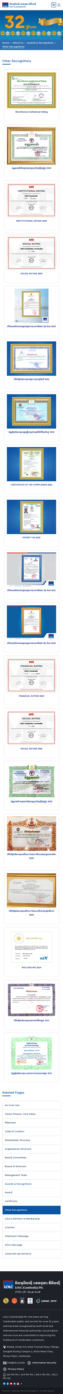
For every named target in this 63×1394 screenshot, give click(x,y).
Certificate (11, 1201)
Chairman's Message (16, 1236)
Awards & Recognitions (40, 42)
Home (5, 42)
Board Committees (15, 1157)
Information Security (43, 1362)
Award (8, 1192)
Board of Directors (15, 1166)
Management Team (16, 1175)
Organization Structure (18, 1148)
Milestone (10, 1122)
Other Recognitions (16, 1209)
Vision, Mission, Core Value (20, 1113)
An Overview (12, 1105)
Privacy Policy (15, 1369)
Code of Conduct (14, 1131)
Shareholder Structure (17, 1140)
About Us (18, 42)
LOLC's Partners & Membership (22, 1218)
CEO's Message (13, 1244)
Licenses (10, 1227)
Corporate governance (18, 1253)
